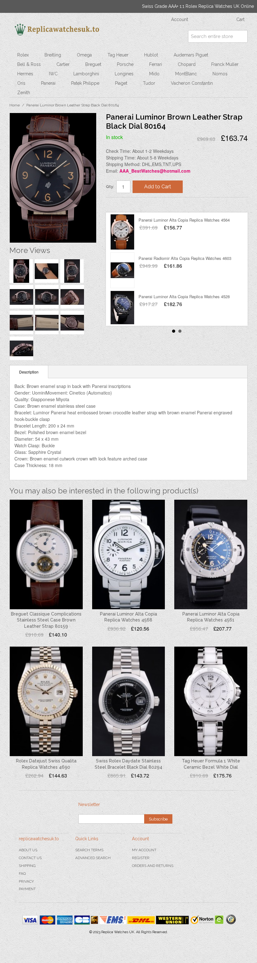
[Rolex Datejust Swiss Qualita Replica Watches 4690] (46, 701)
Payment (27, 889)
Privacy (26, 881)
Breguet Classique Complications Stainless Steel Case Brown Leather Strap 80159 (46, 620)
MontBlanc (186, 73)
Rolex (23, 54)
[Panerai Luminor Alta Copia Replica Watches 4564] (122, 232)
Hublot (151, 54)
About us (28, 850)
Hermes (25, 73)
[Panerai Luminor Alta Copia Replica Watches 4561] (211, 554)
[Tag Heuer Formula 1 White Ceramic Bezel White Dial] (211, 701)
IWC (53, 73)
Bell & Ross (29, 64)
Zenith (23, 92)
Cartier (63, 64)
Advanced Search (93, 858)
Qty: (110, 186)
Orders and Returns (152, 865)
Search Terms (89, 850)
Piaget (121, 83)
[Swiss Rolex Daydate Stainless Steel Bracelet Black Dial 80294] (128, 701)
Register (140, 858)
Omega (84, 54)
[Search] (241, 36)
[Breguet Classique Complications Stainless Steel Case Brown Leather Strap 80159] (46, 554)
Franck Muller (225, 64)
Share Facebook (117, 205)
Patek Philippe (85, 83)
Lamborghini (86, 73)
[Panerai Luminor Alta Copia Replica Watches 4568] (128, 554)
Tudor (149, 83)
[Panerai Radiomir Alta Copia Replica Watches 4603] (122, 270)
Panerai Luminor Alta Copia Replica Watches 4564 (184, 220)
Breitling (53, 54)
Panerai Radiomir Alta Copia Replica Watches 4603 (185, 258)
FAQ (22, 873)
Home (14, 105)
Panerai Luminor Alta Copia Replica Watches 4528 (184, 296)
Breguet (93, 64)
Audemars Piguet (191, 54)
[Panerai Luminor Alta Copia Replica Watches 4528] (122, 308)
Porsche (125, 64)
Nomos (220, 73)
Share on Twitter (129, 205)
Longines (124, 73)
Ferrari (155, 64)
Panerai (48, 83)
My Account (144, 850)
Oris (21, 83)
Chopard (187, 64)
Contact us (30, 858)
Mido (154, 73)
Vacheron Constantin (192, 83)
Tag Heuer (118, 54)
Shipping (27, 865)
